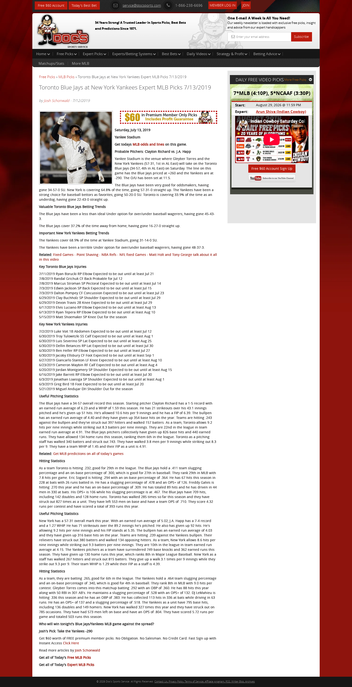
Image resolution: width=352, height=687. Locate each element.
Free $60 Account (51, 5)
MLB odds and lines (148, 144)
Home (41, 53)
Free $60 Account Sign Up (271, 168)
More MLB (80, 63)
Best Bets (169, 53)
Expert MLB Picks (80, 664)
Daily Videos (197, 53)
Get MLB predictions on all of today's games (88, 453)
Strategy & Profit (230, 53)
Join (246, 5)
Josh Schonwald (56, 100)
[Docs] (63, 30)
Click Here (71, 643)
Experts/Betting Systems (132, 53)
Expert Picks (93, 53)
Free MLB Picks (79, 657)
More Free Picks (295, 79)
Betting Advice (265, 53)
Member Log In (222, 5)
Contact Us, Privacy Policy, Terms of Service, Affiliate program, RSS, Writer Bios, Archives (204, 681)
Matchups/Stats (51, 63)
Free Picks (65, 53)
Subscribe (301, 36)
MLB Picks (66, 76)
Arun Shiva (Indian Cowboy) (281, 111)
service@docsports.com (142, 5)
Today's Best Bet (84, 5)
